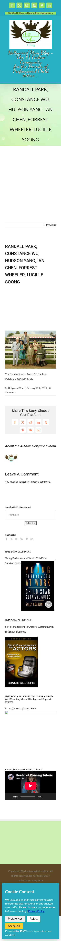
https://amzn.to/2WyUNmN (20, 708)
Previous (51, 224)
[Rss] (21, 539)
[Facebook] (6, 539)
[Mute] (46, 796)
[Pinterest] (26, 539)
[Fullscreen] (51, 796)
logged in (24, 481)
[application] (30, 785)
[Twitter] (11, 539)
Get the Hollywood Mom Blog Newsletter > (30, 13)
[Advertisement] (30, 189)
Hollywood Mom (16, 388)
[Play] (9, 796)
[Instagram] (16, 539)
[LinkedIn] (31, 539)
